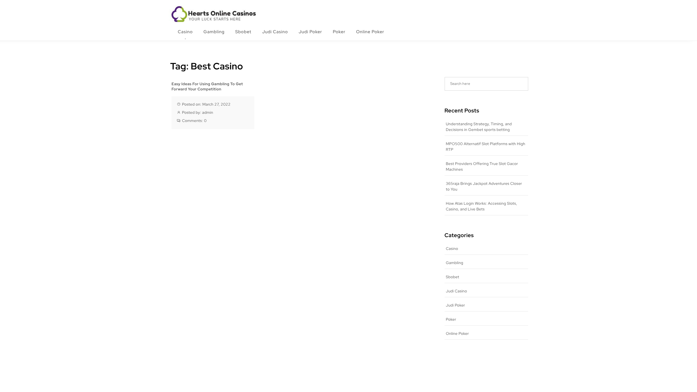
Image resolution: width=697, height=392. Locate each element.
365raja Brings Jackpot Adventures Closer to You (484, 186)
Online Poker (370, 32)
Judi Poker (310, 32)
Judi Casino (275, 32)
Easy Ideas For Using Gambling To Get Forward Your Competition (207, 87)
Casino (185, 32)
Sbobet (243, 32)
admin (207, 112)
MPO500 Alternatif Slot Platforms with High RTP (485, 147)
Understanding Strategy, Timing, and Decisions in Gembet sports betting (479, 127)
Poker (339, 32)
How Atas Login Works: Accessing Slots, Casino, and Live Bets (481, 206)
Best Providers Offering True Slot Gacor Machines (482, 166)
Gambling (214, 32)
